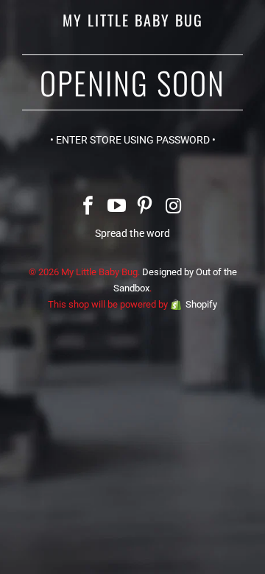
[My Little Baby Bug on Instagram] (173, 207)
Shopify (201, 304)
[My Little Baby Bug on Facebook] (88, 207)
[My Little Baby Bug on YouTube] (117, 207)
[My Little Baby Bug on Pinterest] (145, 207)
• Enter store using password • (133, 140)
